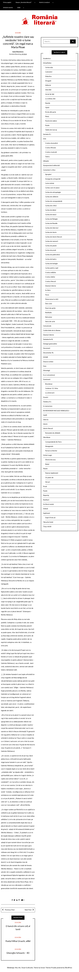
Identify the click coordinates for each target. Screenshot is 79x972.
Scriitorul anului (48, 504)
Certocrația (49, 67)
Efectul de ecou (50, 460)
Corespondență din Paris (53, 442)
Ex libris (48, 290)
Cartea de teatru (50, 259)
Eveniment (46, 379)
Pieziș (47, 116)
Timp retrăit (47, 527)
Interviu (45, 420)
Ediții (18, 7)
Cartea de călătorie (51, 197)
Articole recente (8, 7)
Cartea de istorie (50, 232)
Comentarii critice (49, 170)
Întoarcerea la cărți (51, 299)
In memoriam (47, 406)
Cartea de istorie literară (53, 237)
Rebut (47, 464)
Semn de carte (50, 321)
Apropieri (48, 174)
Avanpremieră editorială (51, 165)
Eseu (44, 366)
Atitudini (46, 161)
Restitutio (48, 313)
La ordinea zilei (50, 99)
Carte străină (49, 183)
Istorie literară (48, 428)
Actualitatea (47, 63)
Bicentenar (49, 384)
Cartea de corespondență (53, 201)
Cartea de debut (50, 210)
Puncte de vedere (51, 121)
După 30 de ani (50, 518)
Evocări (18, 33)
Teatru (47, 157)
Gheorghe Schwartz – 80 (17, 953)
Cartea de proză (50, 250)
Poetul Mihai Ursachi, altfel (18, 941)
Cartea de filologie (51, 219)
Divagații (48, 81)
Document (46, 348)
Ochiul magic (47, 455)
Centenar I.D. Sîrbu (51, 388)
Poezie (45, 469)
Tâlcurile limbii (48, 522)
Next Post (28, 910)
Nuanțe (47, 103)
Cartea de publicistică (52, 255)
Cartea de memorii (51, 241)
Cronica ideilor (50, 277)
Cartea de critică (50, 206)
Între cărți (48, 304)
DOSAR (45, 357)
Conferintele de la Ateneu (51, 330)
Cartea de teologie (51, 264)
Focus (47, 295)
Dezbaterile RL (48, 339)
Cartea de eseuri (50, 215)
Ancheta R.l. (47, 134)
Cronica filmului (50, 148)
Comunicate (47, 326)
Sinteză (45, 509)
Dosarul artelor (48, 362)
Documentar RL (48, 353)
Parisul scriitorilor (51, 451)
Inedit (45, 415)
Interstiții (48, 90)
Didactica (48, 76)
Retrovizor (48, 317)
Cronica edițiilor (50, 272)
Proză (45, 486)
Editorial (48, 85)
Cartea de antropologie (53, 192)
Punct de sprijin (50, 308)
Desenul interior (50, 286)
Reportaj (46, 495)
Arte (44, 139)
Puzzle (47, 125)
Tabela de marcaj (51, 130)
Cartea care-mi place (52, 188)
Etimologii (46, 370)
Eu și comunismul (49, 375)
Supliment (46, 513)
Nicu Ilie (18, 968)
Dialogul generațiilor (50, 344)
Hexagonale (49, 446)
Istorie (45, 424)
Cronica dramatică (51, 143)
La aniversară (49, 393)
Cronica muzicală (51, 152)
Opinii (47, 107)
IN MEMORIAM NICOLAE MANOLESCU (56, 411)
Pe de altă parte (50, 112)
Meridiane (46, 437)
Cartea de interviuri (51, 228)
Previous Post (9, 910)
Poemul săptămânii (51, 473)
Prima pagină (7, 2)
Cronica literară (50, 281)
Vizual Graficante (27, 968)
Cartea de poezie (51, 246)
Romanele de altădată (52, 433)
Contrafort (48, 72)
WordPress (68, 968)
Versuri (47, 482)
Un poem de (49, 478)
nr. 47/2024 (23, 54)
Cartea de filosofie (51, 223)
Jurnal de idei (49, 94)
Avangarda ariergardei (52, 179)
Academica (47, 58)
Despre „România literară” (24, 2)
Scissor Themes (46, 968)
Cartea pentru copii (51, 268)
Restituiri (46, 500)
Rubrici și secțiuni (44, 2)
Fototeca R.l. (47, 402)
